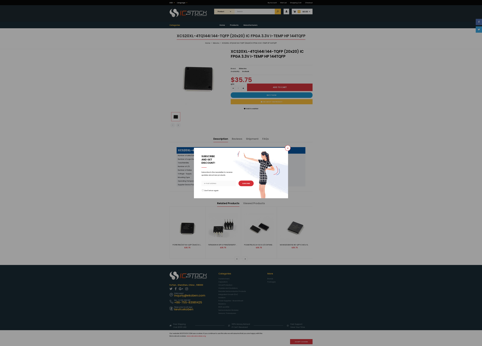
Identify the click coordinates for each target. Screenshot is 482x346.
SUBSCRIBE (246, 183)
